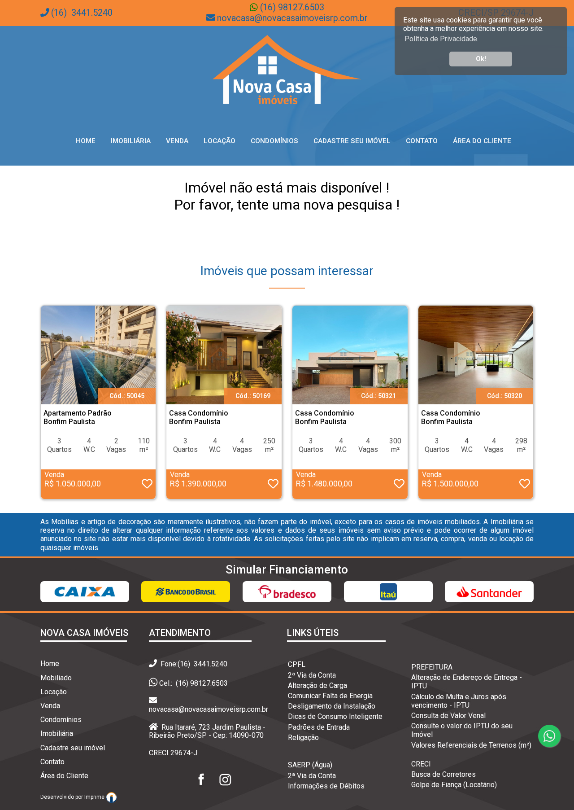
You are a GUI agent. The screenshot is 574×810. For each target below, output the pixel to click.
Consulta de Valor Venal (448, 715)
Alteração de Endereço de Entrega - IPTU (466, 681)
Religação (303, 737)
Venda (177, 141)
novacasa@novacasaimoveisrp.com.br (292, 18)
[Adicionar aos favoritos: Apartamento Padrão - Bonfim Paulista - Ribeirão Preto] (147, 485)
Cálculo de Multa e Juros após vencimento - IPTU (458, 700)
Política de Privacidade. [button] (441, 39)
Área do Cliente (482, 141)
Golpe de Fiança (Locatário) (454, 784)
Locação (219, 141)
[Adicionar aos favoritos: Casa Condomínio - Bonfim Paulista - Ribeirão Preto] (273, 485)
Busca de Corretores (443, 774)
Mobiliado (56, 678)
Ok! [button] (481, 59)
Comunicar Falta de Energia (330, 696)
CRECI (421, 764)
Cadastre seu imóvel (72, 748)
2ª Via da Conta (312, 675)
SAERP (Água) (310, 765)
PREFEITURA (431, 667)
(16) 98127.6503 (291, 7)
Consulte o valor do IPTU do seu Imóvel (462, 730)
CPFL (296, 664)
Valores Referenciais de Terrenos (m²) (471, 745)
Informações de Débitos (326, 786)
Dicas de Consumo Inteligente (335, 716)
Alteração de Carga (317, 685)
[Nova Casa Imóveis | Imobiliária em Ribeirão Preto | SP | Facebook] (202, 788)
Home (86, 141)
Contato (422, 141)
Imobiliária (131, 141)
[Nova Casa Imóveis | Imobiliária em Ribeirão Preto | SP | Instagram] (225, 788)
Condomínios (274, 141)
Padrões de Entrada (319, 727)
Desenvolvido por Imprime (73, 797)
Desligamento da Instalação (331, 706)
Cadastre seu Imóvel (352, 141)
